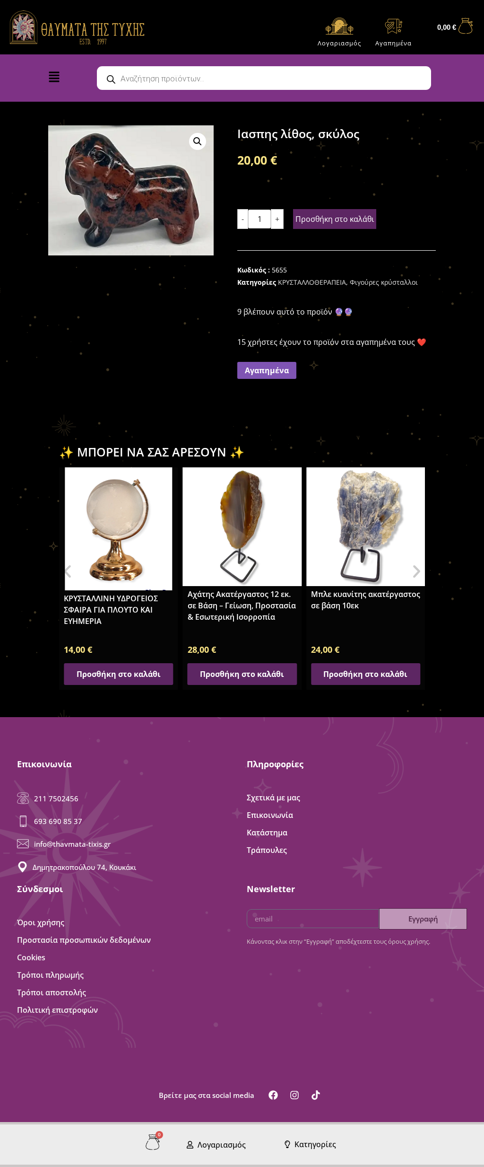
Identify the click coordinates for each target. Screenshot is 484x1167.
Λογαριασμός (339, 43)
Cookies (31, 957)
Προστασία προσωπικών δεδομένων (84, 940)
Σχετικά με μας (273, 797)
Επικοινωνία (270, 815)
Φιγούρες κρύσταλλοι (384, 282)
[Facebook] (273, 1095)
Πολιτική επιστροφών (57, 1010)
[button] (65, 79)
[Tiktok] (315, 1095)
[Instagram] (294, 1095)
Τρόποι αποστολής (51, 992)
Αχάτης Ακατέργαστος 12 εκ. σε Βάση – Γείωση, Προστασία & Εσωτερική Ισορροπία (242, 605)
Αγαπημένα (393, 43)
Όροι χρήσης (40, 922)
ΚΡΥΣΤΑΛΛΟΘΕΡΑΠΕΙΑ (312, 282)
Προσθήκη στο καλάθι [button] (119, 674)
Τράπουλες (267, 850)
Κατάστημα (267, 832)
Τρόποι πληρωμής (50, 975)
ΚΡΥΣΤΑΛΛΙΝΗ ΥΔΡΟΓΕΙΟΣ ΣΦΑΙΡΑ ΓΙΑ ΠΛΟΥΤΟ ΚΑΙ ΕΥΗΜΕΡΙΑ (111, 609)
